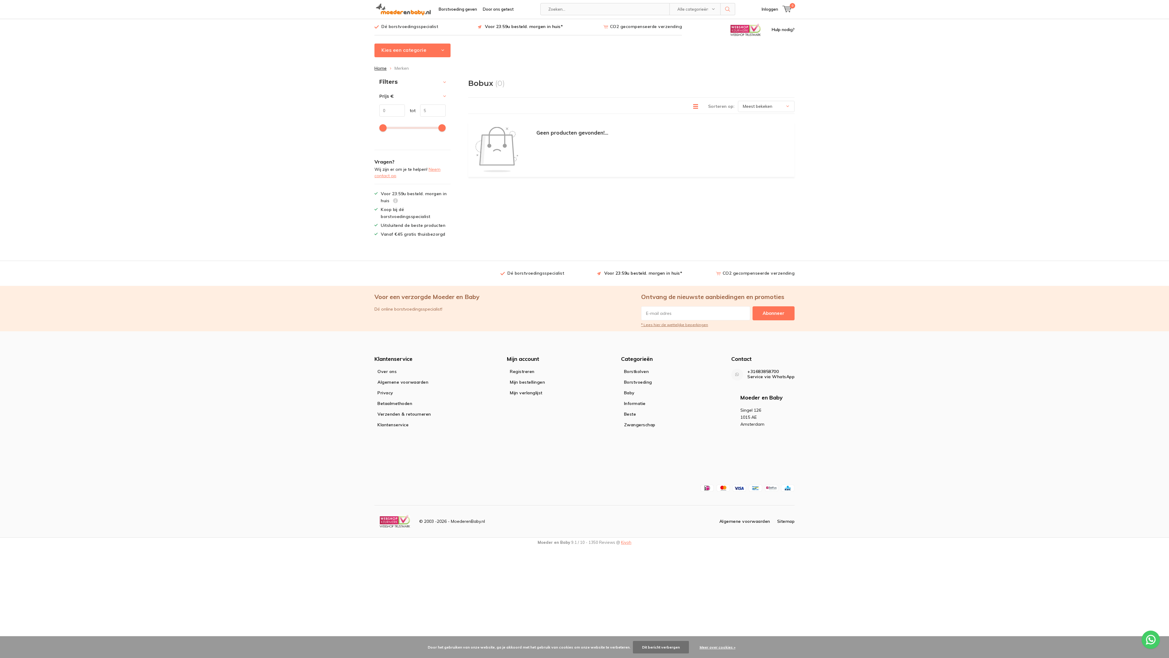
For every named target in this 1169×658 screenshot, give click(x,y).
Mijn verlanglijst (526, 393)
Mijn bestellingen (527, 382)
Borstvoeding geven (458, 9)
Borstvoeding (638, 382)
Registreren (522, 371)
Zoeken (728, 9)
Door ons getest (498, 9)
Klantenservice (393, 425)
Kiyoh (626, 542)
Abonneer (774, 313)
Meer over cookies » (717, 647)
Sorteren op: (721, 106)
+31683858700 (763, 371)
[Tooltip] (395, 201)
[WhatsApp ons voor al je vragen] (1151, 640)
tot (410, 110)
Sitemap (786, 521)
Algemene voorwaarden (402, 382)
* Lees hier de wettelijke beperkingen (674, 324)
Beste (630, 414)
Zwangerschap (639, 425)
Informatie (635, 403)
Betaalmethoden (394, 403)
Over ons (387, 371)
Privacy (385, 393)
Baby (629, 393)
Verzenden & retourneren (404, 414)
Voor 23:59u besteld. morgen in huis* (524, 26)
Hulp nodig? (783, 29)
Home (380, 68)
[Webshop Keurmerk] (745, 29)
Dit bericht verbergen (661, 647)
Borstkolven (636, 371)
